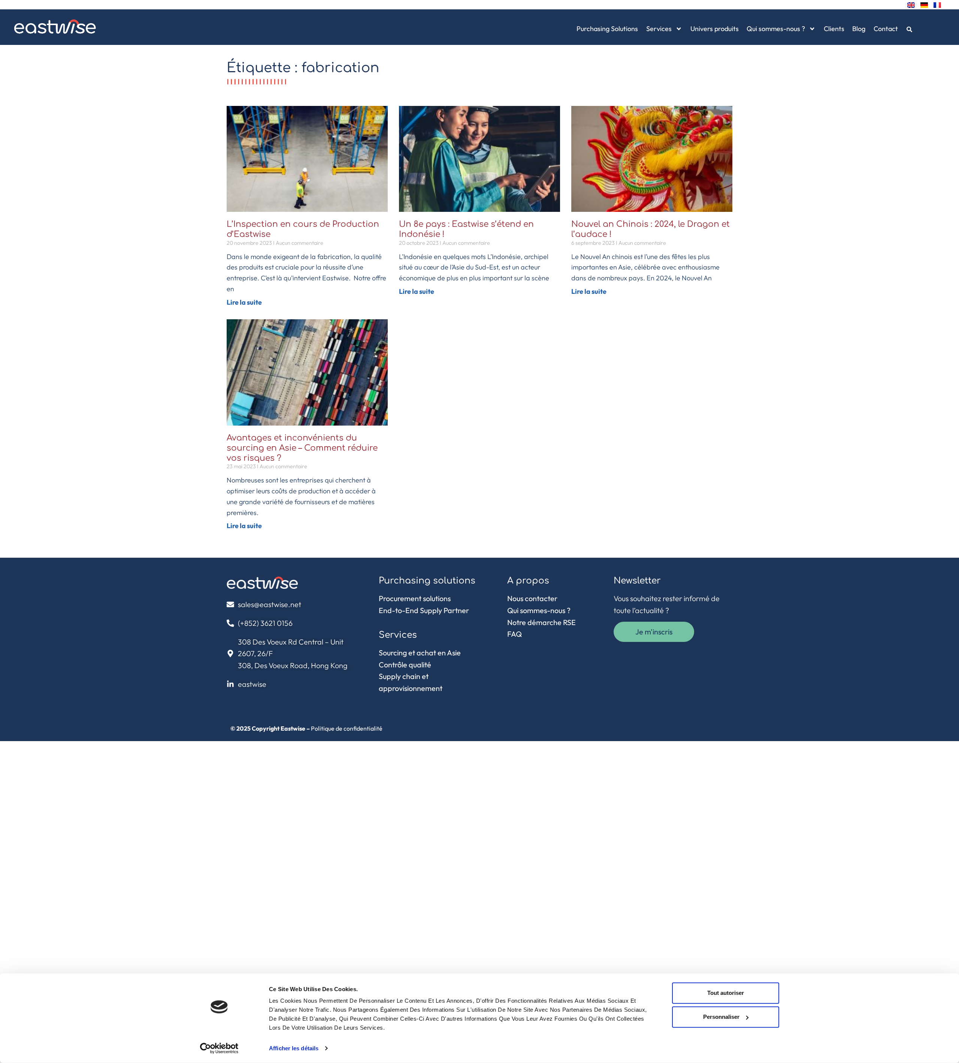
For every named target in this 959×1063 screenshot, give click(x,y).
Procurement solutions (415, 598)
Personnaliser (721, 1017)
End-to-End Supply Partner (424, 610)
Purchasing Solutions (607, 28)
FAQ (514, 634)
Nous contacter (532, 598)
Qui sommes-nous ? (776, 28)
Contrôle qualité (405, 664)
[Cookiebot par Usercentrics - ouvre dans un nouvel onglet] (219, 1048)
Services (659, 28)
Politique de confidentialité (346, 728)
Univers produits (714, 28)
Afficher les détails (293, 1048)
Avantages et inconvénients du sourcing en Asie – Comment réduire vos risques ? (302, 448)
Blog (858, 28)
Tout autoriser (725, 993)
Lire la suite (244, 302)
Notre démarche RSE (541, 622)
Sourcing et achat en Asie (420, 652)
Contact (886, 28)
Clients (834, 28)
